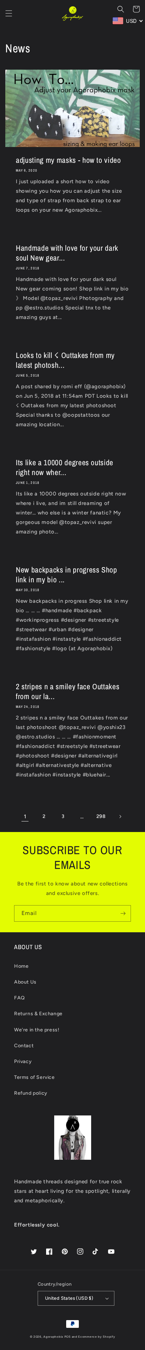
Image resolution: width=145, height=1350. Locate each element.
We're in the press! (36, 1030)
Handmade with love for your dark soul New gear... (67, 253)
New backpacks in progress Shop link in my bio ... (66, 574)
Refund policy (31, 1093)
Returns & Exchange (38, 1014)
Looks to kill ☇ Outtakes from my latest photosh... (65, 360)
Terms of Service (34, 1077)
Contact (23, 1046)
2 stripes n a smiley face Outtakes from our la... (67, 691)
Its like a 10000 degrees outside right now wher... (64, 467)
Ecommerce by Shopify (96, 1336)
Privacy (23, 1061)
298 (101, 816)
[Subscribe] (123, 913)
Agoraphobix (53, 1336)
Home (21, 966)
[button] (9, 13)
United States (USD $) (69, 1298)
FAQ (19, 998)
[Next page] (120, 816)
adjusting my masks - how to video (68, 160)
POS (67, 1336)
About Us (25, 982)
